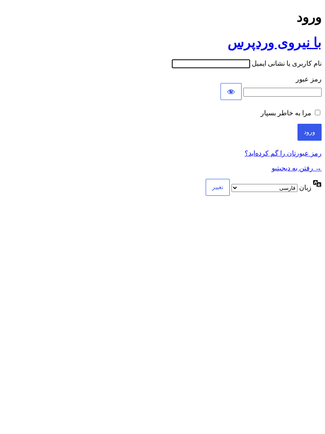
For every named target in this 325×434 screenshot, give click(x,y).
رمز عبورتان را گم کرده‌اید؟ (283, 153)
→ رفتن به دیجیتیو (297, 168)
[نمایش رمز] (231, 91)
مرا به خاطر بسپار (286, 113)
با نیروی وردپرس (275, 42)
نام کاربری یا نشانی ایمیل (287, 63)
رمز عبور (309, 79)
